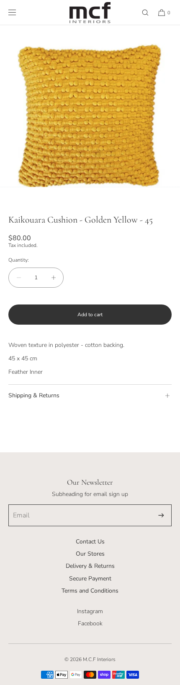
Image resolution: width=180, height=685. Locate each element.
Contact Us (90, 542)
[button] (141, 12)
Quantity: (18, 260)
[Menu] (18, 12)
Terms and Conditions (90, 591)
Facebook (90, 623)
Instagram (90, 611)
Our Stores (90, 554)
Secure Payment (90, 579)
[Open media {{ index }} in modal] (90, 115)
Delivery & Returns (90, 566)
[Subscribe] (161, 515)
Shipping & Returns (33, 395)
